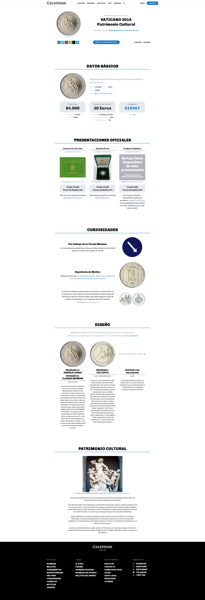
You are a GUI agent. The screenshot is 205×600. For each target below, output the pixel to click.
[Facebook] (59, 42)
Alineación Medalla (131, 336)
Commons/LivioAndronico (123, 493)
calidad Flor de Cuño (74, 198)
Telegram (141, 572)
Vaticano (98, 87)
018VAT (132, 108)
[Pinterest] (66, 42)
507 (134, 114)
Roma (97, 90)
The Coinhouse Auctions (77, 181)
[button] (124, 3)
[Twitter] (62, 42)
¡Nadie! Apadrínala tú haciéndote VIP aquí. (124, 30)
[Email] (73, 42)
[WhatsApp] (70, 42)
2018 (110, 87)
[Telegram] (77, 42)
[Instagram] (134, 570)
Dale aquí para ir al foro (136, 181)
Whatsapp (141, 566)
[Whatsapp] (134, 567)
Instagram (141, 569)
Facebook (141, 564)
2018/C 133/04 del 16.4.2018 (103, 93)
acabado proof (103, 198)
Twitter (140, 575)
